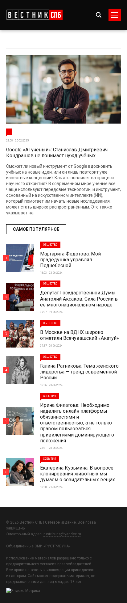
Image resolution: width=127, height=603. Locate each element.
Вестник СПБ (34, 14)
